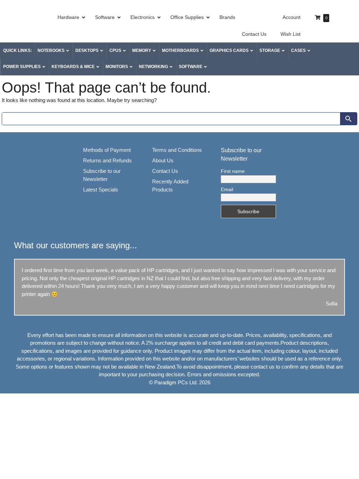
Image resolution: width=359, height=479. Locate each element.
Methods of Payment (107, 150)
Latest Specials (100, 190)
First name (233, 171)
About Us (163, 160)
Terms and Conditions (177, 150)
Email (227, 189)
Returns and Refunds (107, 160)
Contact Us (165, 171)
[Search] (348, 119)
